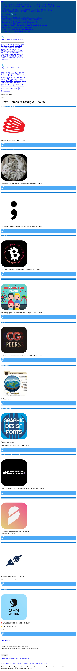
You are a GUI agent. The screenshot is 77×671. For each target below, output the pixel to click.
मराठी (11, 88)
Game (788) (40, 10)
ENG (2, 73)
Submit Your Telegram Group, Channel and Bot (15, 658)
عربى (12, 73)
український (5, 82)
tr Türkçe (24, 20)
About (26, 664)
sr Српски (9, 31)
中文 (5, 73)
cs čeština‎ (28, 25)
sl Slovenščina (43, 25)
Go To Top (4, 655)
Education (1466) (6, 6)
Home (2, 1)
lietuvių (7, 88)
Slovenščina (4, 84)
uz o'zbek (3, 29)
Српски (15, 88)
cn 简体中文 (25, 18)
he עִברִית (24, 29)
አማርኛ (10, 84)
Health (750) (18, 11)
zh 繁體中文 (16, 18)
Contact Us (20, 664)
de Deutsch (4, 20)
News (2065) (17, 5)
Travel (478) (33, 10)
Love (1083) (33, 11)
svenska (3, 81)
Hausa (22, 86)
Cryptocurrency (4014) (18, 6)
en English (4, 18)
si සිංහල (20, 27)
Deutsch (3, 75)
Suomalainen (4, 86)
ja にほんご (11, 20)
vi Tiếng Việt (35, 25)
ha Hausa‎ (18, 29)
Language (4, 16)
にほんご (9, 75)
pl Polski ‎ (15, 27)
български (16, 86)
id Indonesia (30, 22)
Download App (5, 640)
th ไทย (17, 22)
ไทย (18, 77)
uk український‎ (20, 25)
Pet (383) (11, 11)
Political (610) (8, 5)
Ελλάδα (20, 79)
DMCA (3, 664)
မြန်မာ (20, 88)
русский (22, 77)
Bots (2, 14)
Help (14, 14)
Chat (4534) (41, 11)
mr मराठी (3, 31)
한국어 (22, 73)
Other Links (39, 664)
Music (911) (4, 10)
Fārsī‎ (15, 77)
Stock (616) (24, 5)
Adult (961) (50, 5)
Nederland (4, 77)
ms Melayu (11, 25)
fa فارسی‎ (11, 22)
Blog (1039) (48, 10)
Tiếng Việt (16, 82)
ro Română (29, 24)
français (14, 75)
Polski (17, 84)
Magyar (13, 81)
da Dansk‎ (3, 24)
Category (3, 3)
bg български (11, 29)
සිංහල (21, 84)
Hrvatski (18, 81)
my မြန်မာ (16, 31)
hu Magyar (36, 24)
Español (17, 73)
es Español (32, 18)
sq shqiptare (22, 31)
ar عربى (9, 18)
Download (7, 14)
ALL (2, 5)
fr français (19, 20)
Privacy (8, 664)
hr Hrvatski (4, 25)
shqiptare (3, 91)
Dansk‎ (11, 79)
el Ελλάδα (16, 24)
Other (28, 31)
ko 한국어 (39, 18)
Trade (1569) (42, 5)
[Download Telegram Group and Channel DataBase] (12, 14)
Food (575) (26, 11)
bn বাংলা (10, 27)
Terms (13, 664)
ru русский (22, 22)
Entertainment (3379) (22, 10)
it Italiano (30, 20)
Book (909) (28, 6)
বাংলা (14, 84)
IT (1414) (42, 6)
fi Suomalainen (28, 27)
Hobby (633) (4, 11)
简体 (9, 73)
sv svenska (22, 24)
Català (15, 79)
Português (10, 77)
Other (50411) (5, 59)
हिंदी (8, 79)
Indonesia (3, 79)
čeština (11, 82)
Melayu (24, 81)
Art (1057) (36, 6)
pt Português (4, 22)
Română (8, 81)
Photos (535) (12, 10)
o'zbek (11, 86)
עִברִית (2, 88)
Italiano (24, 75)
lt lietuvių (30, 29)
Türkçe (19, 75)
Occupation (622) (50, 6)
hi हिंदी (36, 22)
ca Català (9, 24)
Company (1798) (33, 5)
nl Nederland (37, 20)
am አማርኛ (4, 27)
